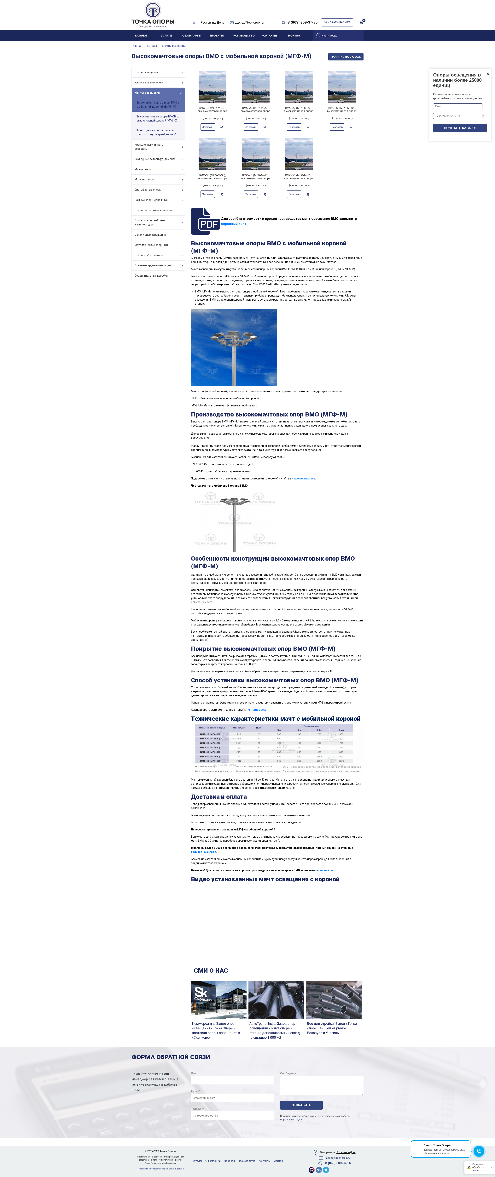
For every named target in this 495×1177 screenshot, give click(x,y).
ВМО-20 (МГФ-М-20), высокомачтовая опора (255, 109)
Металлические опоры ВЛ (151, 244)
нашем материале (303, 478)
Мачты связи (143, 169)
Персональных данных (293, 1119)
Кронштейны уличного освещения (149, 146)
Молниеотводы (144, 179)
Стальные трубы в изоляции (153, 265)
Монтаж (294, 35)
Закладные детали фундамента (155, 159)
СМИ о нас (211, 970)
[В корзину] (221, 127)
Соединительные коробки (151, 275)
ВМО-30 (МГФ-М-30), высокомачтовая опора (342, 109)
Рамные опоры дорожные (151, 199)
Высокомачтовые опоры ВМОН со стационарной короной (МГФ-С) (158, 118)
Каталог (141, 35)
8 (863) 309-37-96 (338, 1163)
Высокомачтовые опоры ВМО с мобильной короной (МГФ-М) (158, 104)
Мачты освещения (147, 92)
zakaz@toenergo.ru (338, 1157)
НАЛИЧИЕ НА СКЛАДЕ (346, 56)
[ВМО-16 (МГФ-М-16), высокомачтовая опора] (212, 87)
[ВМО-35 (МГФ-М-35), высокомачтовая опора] (212, 154)
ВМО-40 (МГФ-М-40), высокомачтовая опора (255, 177)
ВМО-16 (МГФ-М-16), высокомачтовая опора (212, 109)
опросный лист (233, 224)
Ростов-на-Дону (346, 1152)
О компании (191, 35)
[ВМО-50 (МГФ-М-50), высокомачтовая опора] (298, 154)
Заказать (207, 126)
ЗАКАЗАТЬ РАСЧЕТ (337, 22)
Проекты (217, 35)
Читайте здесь (257, 709)
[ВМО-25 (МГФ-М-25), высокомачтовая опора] (298, 87)
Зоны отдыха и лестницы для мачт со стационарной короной (157, 132)
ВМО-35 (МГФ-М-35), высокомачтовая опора (212, 177)
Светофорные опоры (148, 189)
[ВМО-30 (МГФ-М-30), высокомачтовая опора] (342, 87)
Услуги (166, 35)
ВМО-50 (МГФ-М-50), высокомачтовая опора (298, 177)
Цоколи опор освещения (150, 234)
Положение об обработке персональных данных (160, 1169)
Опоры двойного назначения (153, 210)
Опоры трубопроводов (149, 255)
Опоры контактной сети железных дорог (150, 222)
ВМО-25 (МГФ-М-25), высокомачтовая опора (298, 109)
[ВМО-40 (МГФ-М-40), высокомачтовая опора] (255, 154)
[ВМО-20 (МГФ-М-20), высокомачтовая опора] (255, 87)
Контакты (269, 35)
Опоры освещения (146, 72)
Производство (243, 35)
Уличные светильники (149, 82)
